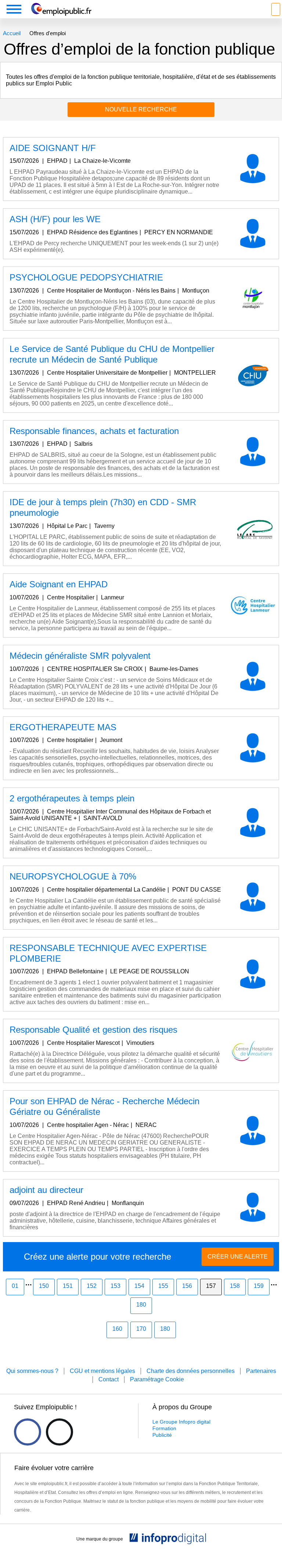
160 (117, 1329)
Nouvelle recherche (141, 109)
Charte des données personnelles (191, 1371)
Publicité (162, 1435)
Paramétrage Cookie (157, 1379)
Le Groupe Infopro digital (181, 1422)
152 (92, 1286)
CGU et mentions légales (102, 1371)
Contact (108, 1379)
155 (163, 1286)
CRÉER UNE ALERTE (237, 1256)
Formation (164, 1428)
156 (187, 1286)
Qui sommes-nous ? (32, 1371)
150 (44, 1286)
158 (235, 1286)
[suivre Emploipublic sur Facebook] (27, 1432)
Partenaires (261, 1371)
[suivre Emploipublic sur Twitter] (59, 1432)
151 (68, 1286)
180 (141, 1304)
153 (115, 1286)
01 (15, 1286)
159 (259, 1286)
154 (139, 1286)
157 (211, 1286)
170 (141, 1329)
